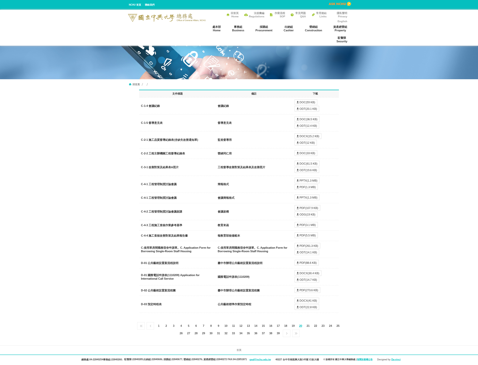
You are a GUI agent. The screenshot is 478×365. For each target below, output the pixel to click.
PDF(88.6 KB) (308, 262)
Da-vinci (396, 359)
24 (330, 325)
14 (255, 325)
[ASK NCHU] (340, 4)
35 (248, 333)
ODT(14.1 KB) (308, 252)
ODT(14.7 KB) (308, 279)
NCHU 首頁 (135, 4)
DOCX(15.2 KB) (309, 136)
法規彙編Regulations (256, 15)
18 (285, 325)
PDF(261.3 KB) (308, 245)
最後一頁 (296, 332)
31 (218, 333)
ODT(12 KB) (307, 142)
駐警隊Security (341, 39)
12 (240, 325)
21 (308, 325)
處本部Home (216, 28)
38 (270, 333)
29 (203, 333)
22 (315, 325)
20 (300, 325)
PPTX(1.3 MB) (308, 180)
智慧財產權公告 (365, 359)
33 (233, 333)
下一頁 (286, 332)
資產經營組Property (340, 28)
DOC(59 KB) (307, 102)
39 (278, 333)
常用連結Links (321, 15)
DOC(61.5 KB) (308, 163)
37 (263, 333)
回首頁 (136, 84)
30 (210, 333)
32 (225, 333)
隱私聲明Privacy (342, 15)
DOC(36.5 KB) (308, 119)
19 (293, 325)
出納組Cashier (289, 28)
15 (263, 325)
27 (188, 333)
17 (278, 325)
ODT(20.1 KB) (308, 108)
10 (225, 325)
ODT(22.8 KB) (308, 307)
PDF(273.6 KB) (308, 290)
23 (323, 325)
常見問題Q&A (300, 15)
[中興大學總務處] (167, 17)
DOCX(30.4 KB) (309, 273)
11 (233, 325)
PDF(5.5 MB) (307, 235)
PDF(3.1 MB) (307, 224)
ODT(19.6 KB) (308, 170)
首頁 (239, 350)
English (342, 21)
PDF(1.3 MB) (307, 187)
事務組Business (238, 28)
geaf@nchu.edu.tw (260, 359)
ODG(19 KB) (307, 214)
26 (181, 333)
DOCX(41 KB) (308, 300)
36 (255, 333)
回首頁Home (235, 15)
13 (248, 325)
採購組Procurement (263, 28)
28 (196, 333)
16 (270, 325)
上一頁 (150, 325)
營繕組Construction (313, 28)
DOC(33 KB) (307, 153)
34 (240, 333)
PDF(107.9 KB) (308, 208)
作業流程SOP (280, 15)
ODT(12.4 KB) (308, 125)
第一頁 (141, 325)
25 (337, 325)
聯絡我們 (150, 4)
